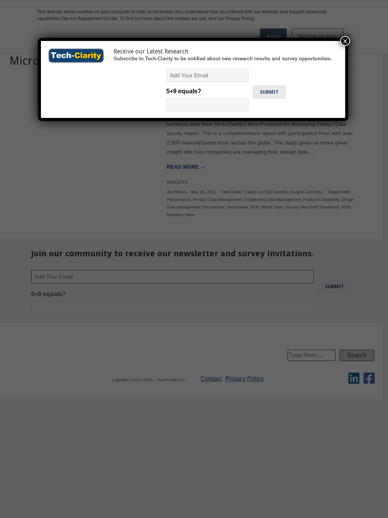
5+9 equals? (183, 91)
